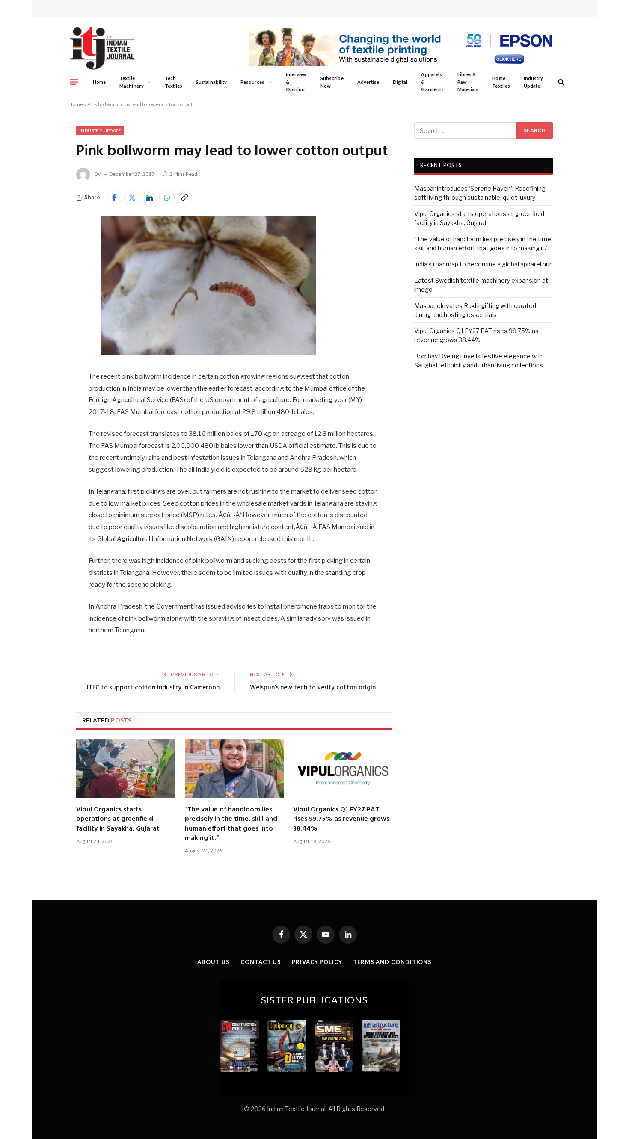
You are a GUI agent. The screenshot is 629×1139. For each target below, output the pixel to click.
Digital (400, 82)
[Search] (560, 82)
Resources (252, 82)
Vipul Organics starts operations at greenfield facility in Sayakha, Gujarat (118, 819)
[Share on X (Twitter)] (131, 197)
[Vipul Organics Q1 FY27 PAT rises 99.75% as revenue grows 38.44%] (342, 768)
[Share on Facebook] (114, 197)
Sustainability (211, 82)
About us (213, 962)
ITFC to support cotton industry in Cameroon (153, 688)
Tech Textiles (173, 82)
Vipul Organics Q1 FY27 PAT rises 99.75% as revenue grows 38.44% (341, 819)
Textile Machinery (131, 82)
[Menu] (74, 81)
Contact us (260, 962)
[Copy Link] (184, 197)
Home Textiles (501, 82)
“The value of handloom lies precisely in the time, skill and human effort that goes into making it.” (231, 824)
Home (99, 82)
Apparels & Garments (432, 81)
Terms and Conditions (392, 962)
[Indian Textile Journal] (102, 48)
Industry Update (533, 82)
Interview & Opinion (296, 81)
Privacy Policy (317, 962)
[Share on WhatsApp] (167, 197)
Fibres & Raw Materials (468, 81)
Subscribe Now (332, 82)
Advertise (368, 82)
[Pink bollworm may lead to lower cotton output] (208, 352)
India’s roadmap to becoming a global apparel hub (483, 264)
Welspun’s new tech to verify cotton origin (313, 688)
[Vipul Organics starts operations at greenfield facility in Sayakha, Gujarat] (125, 768)
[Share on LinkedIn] (149, 197)
